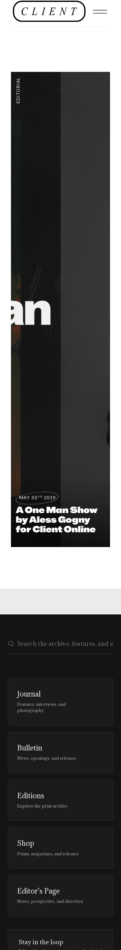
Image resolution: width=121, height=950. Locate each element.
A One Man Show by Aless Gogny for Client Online (56, 519)
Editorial (18, 90)
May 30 (37, 497)
